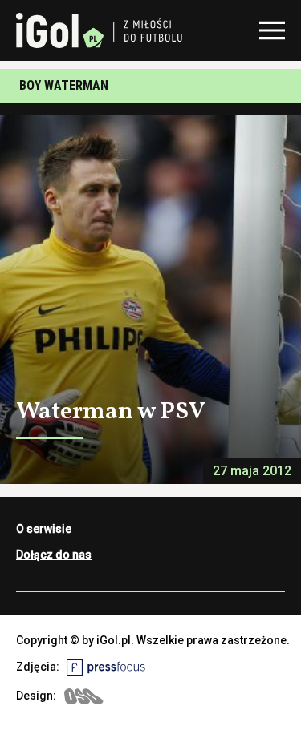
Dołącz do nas (54, 554)
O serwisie (43, 528)
